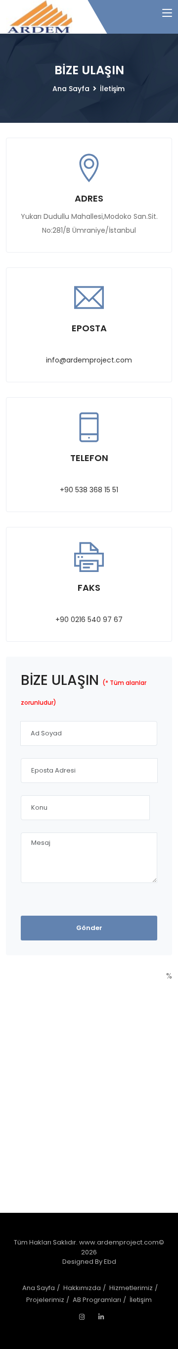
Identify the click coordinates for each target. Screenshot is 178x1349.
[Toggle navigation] (167, 13)
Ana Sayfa (70, 89)
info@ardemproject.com (89, 360)
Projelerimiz (45, 1299)
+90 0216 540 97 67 (89, 619)
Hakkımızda (82, 1288)
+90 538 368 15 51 (89, 490)
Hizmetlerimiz (131, 1288)
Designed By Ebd (89, 1261)
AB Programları (97, 1299)
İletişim (112, 89)
